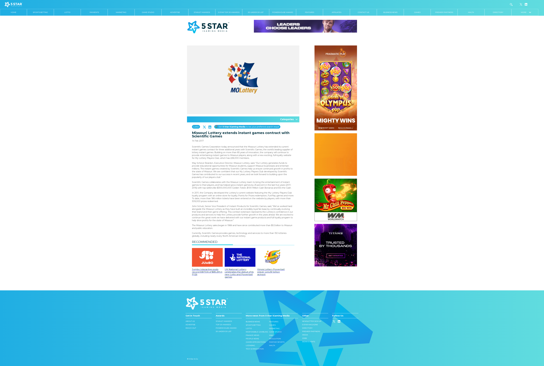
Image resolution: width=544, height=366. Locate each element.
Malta (471, 12)
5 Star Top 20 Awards (228, 12)
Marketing (121, 12)
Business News (390, 12)
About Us (190, 321)
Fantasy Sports (276, 342)
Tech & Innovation (255, 349)
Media (305, 335)
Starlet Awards (202, 12)
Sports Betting (40, 12)
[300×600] (335, 47)
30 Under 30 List (256, 12)
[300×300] (335, 134)
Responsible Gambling (257, 332)
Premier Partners (444, 12)
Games (417, 12)
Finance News (252, 335)
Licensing (250, 345)
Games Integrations (256, 342)
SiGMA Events (308, 342)
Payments (94, 12)
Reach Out (191, 328)
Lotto (67, 12)
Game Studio (148, 12)
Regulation (275, 339)
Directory (498, 12)
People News (252, 339)
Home (13, 12)
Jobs (304, 338)
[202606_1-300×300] (335, 180)
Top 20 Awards (223, 325)
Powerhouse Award (282, 12)
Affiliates (336, 12)
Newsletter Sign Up (311, 321)
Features (309, 12)
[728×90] (305, 26)
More (525, 12)
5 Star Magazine (310, 325)
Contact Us (363, 12)
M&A (271, 335)
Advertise (175, 12)
